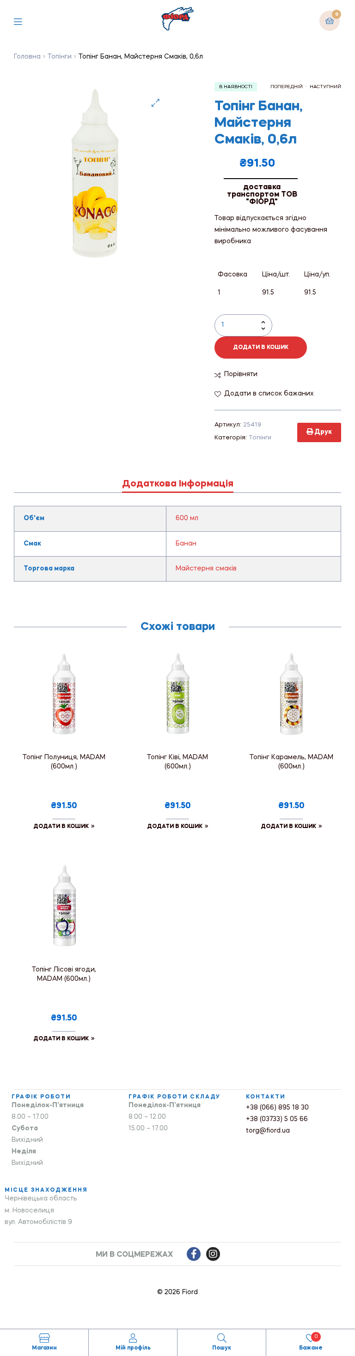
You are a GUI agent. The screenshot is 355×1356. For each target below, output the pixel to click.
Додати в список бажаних (269, 393)
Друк (322, 432)
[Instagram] (213, 1254)
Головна (27, 57)
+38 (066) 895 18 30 (277, 1107)
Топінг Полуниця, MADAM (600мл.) (64, 762)
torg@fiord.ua (268, 1131)
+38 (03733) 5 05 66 (277, 1119)
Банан (186, 543)
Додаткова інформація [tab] (177, 484)
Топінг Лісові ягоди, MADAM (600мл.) (64, 974)
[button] (155, 102)
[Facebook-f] (194, 1254)
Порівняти (240, 374)
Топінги (60, 57)
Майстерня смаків (206, 568)
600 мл (187, 518)
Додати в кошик (260, 347)
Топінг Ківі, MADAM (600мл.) (177, 762)
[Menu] (25, 20)
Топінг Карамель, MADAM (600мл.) (291, 762)
